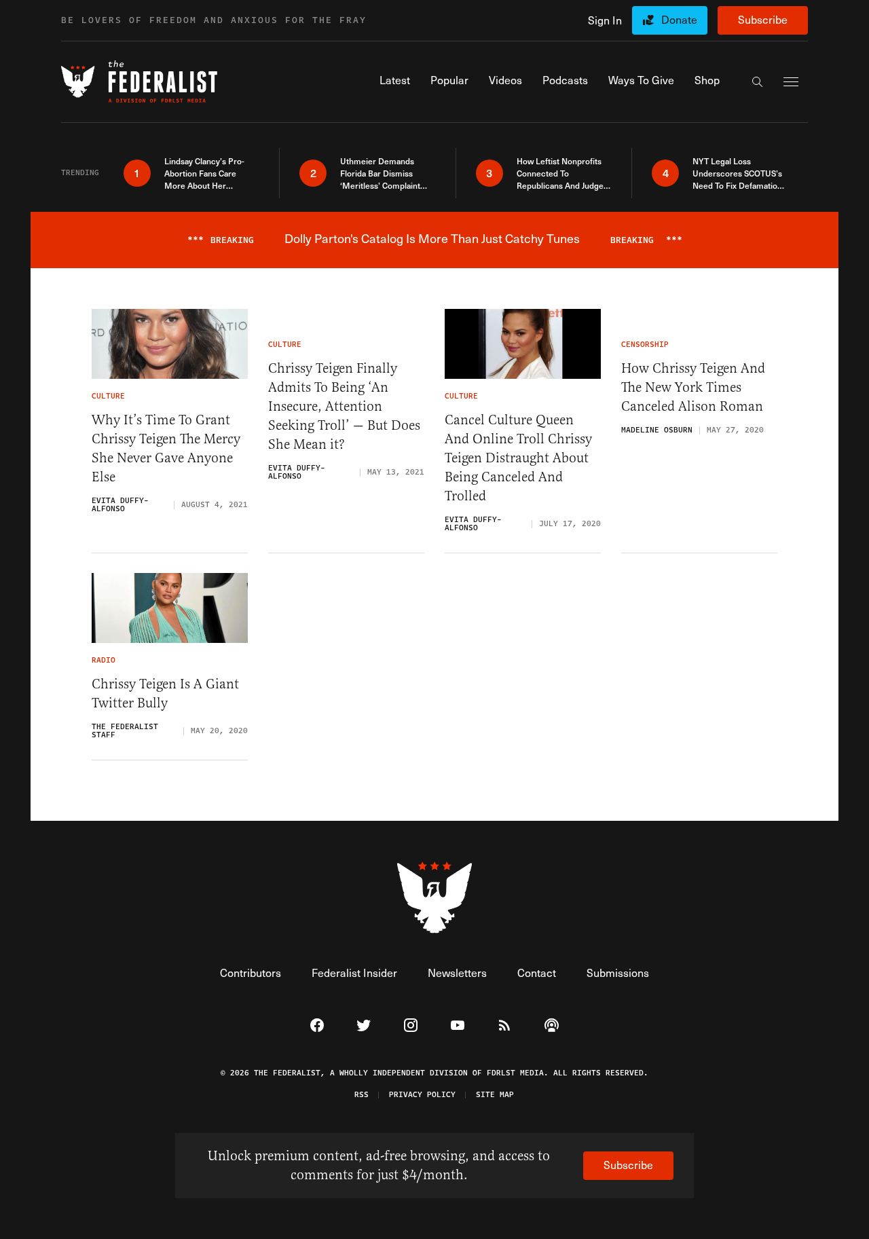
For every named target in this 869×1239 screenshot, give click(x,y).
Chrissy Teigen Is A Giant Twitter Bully (165, 693)
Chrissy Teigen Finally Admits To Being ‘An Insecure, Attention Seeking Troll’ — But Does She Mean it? (344, 406)
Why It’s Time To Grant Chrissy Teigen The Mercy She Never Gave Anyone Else (166, 448)
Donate (679, 19)
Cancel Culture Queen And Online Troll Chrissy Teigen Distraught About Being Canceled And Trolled (518, 457)
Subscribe (763, 19)
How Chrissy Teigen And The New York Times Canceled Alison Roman (693, 387)
